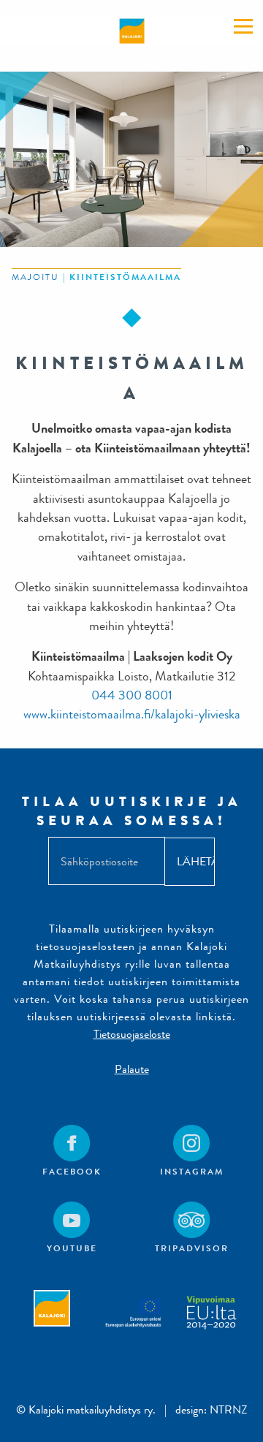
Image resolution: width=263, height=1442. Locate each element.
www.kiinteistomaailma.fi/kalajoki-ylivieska (131, 714)
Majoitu (35, 277)
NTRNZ (229, 1409)
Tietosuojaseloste (132, 1033)
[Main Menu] (243, 26)
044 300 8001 (131, 695)
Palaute (132, 1068)
